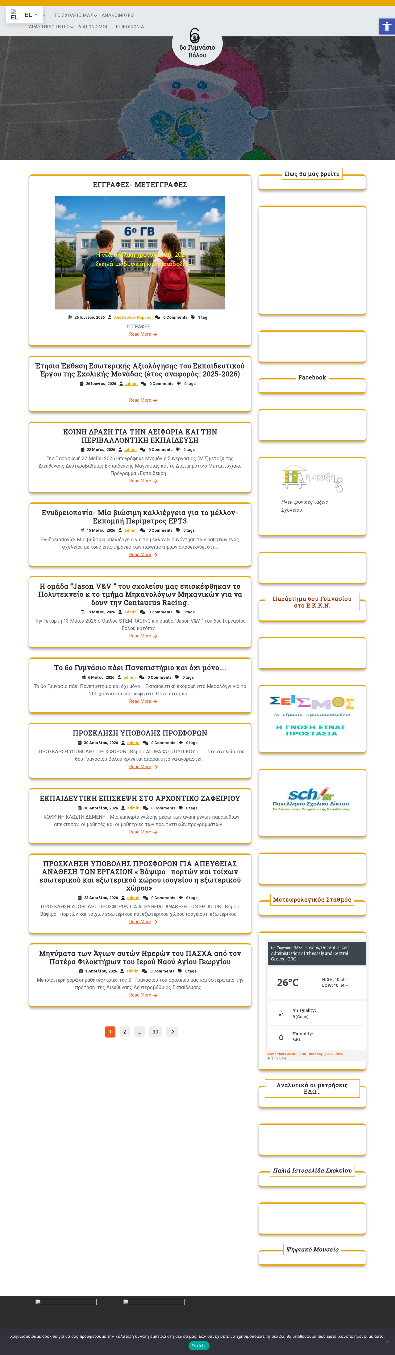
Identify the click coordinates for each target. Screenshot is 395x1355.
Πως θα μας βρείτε (312, 173)
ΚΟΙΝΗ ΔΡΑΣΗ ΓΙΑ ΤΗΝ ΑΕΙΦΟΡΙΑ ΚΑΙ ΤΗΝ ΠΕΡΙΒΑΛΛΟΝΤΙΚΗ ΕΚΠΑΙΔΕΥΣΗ (140, 435)
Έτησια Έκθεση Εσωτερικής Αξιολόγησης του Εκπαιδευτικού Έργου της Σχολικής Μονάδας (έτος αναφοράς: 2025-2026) (140, 369)
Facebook (312, 377)
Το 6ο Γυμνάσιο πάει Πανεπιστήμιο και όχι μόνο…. (140, 667)
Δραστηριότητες (49, 26)
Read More (140, 334)
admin (131, 383)
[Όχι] (387, 1342)
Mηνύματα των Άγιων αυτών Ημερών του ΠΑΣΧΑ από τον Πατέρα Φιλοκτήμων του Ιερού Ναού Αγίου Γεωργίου (140, 957)
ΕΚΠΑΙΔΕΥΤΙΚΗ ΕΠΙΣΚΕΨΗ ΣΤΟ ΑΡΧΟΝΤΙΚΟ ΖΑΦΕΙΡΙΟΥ (140, 798)
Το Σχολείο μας (73, 15)
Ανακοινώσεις (118, 15)
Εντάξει (199, 1345)
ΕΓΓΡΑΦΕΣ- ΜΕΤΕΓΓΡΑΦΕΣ (140, 184)
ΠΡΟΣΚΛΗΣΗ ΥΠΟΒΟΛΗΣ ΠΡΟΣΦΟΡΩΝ (140, 732)
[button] (387, 26)
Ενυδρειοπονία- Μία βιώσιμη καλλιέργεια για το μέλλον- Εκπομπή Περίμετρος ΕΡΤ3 (140, 516)
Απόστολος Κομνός (133, 317)
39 (157, 1031)
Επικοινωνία (130, 26)
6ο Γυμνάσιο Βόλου (197, 51)
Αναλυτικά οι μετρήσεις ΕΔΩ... (312, 1088)
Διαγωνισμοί (92, 26)
